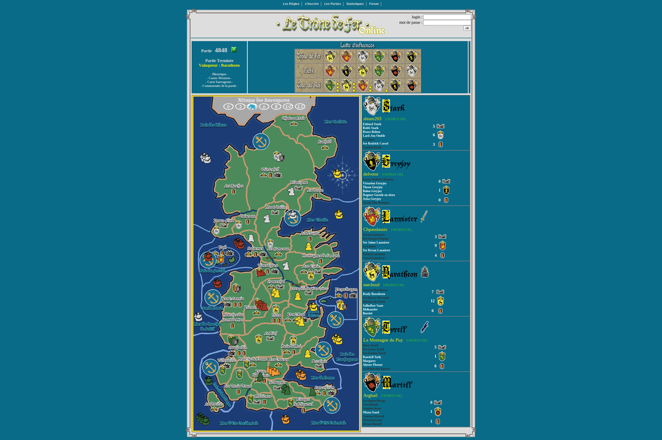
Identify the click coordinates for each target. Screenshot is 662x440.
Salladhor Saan (373, 305)
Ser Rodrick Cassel (375, 143)
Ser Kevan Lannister (376, 250)
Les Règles (291, 4)
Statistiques (355, 4)
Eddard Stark (372, 124)
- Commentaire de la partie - (219, 86)
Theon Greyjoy (373, 187)
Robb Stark (371, 128)
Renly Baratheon (374, 294)
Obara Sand (371, 412)
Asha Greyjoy (372, 199)
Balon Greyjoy (372, 191)
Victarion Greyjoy (375, 183)
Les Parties (332, 4)
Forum (374, 4)
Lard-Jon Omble (374, 136)
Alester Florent (372, 365)
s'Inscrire (312, 4)
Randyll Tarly (372, 357)
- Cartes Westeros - (219, 78)
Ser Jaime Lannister (376, 242)
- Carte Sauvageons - (219, 82)
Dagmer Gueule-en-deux (379, 195)
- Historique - (219, 74)
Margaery (369, 361)
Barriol (367, 313)
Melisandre (370, 309)
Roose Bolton (371, 132)
